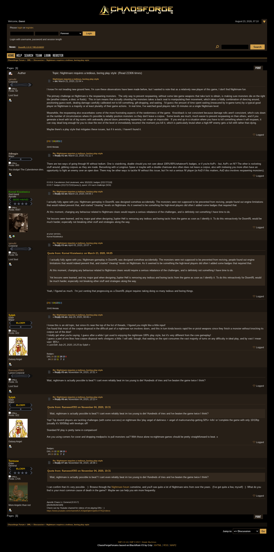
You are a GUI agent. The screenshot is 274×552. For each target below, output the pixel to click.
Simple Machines (149, 542)
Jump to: (227, 531)
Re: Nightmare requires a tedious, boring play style (78, 153)
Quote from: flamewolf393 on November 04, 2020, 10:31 (79, 407)
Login (47, 55)
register (29, 28)
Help (19, 55)
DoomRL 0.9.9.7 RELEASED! (31, 47)
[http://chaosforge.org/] (13, 237)
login (20, 28)
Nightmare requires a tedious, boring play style (76, 79)
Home (11, 55)
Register (58, 55)
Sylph (12, 315)
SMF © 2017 (135, 542)
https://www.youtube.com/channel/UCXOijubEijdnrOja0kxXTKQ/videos (78, 511)
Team (38, 55)
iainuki (12, 79)
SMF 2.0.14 (123, 542)
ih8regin (13, 153)
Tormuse (14, 461)
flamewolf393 (16, 370)
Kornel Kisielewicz (19, 191)
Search (28, 55)
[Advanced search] (217, 47)
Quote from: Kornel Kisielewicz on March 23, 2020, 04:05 (79, 253)
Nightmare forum (120, 487)
